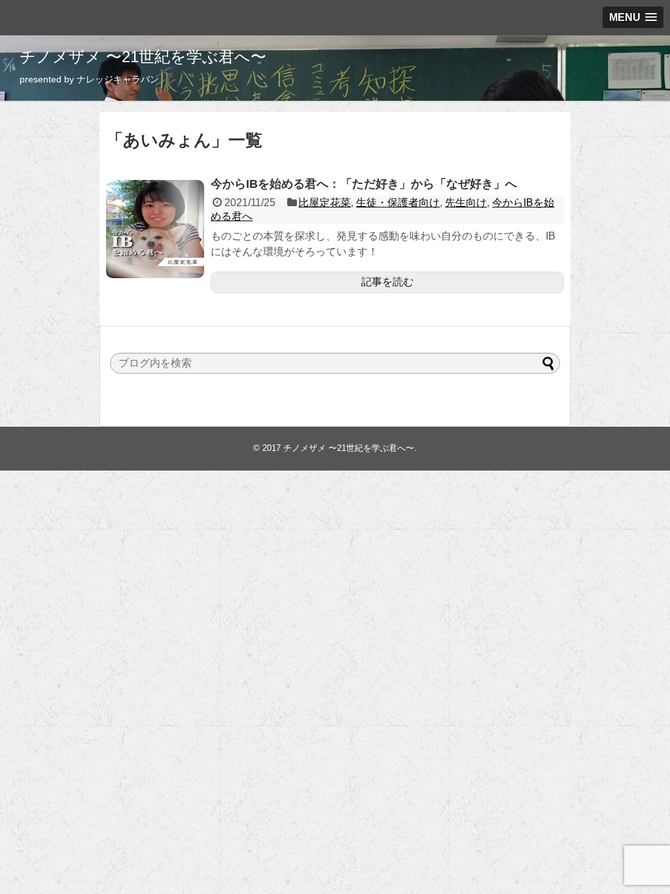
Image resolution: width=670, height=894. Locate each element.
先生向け (466, 202)
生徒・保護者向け (398, 202)
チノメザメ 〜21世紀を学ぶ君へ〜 (143, 56)
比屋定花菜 (324, 202)
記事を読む (387, 281)
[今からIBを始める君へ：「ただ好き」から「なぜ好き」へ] (155, 229)
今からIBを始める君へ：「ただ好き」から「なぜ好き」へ (364, 183)
